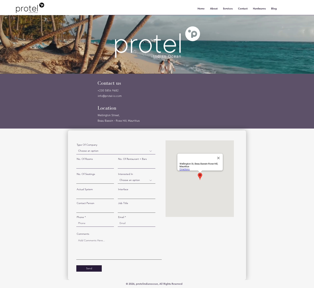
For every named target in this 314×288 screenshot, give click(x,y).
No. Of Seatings (86, 174)
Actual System (85, 189)
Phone (80, 217)
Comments (83, 234)
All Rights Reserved (170, 283)
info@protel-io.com (110, 96)
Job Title (123, 203)
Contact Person (85, 203)
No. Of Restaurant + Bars (132, 159)
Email (121, 217)
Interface (123, 189)
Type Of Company (87, 144)
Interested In (125, 174)
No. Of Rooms (85, 159)
